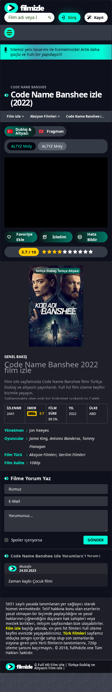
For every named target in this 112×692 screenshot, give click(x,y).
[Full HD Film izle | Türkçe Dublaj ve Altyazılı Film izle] (25, 8)
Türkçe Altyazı (68, 271)
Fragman (55, 131)
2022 (21, 102)
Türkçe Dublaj (46, 271)
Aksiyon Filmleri (43, 454)
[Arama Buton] (49, 17)
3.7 (41, 413)
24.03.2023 (27, 570)
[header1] (56, 74)
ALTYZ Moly (21, 146)
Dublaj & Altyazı (23, 131)
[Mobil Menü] (9, 33)
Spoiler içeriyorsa (26, 539)
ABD (92, 413)
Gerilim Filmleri (72, 454)
